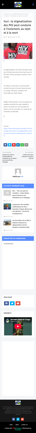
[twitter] (12, 303)
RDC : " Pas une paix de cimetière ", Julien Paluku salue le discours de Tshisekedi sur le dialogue (21, 194)
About (17, 424)
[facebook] (6, 303)
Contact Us (25, 424)
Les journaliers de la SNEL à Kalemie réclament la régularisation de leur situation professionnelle (21, 224)
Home (11, 424)
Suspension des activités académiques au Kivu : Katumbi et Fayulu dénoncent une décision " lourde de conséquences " (22, 209)
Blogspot (19, 428)
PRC (6, 37)
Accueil (6, 14)
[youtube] (18, 303)
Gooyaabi (18, 429)
